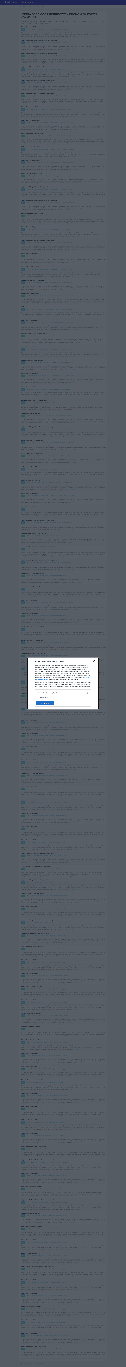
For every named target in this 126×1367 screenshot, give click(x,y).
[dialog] (63, 683)
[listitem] (63, 693)
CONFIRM (45, 703)
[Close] (95, 661)
